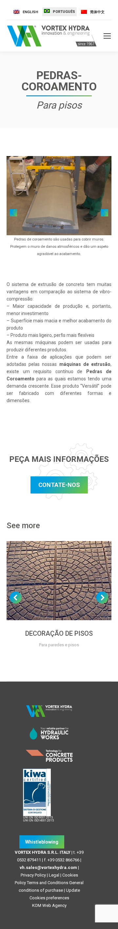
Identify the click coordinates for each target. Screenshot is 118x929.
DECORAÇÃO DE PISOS (59, 633)
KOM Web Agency (49, 905)
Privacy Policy (33, 875)
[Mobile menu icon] (107, 36)
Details (59, 580)
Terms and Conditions (47, 882)
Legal (54, 875)
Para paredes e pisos (59, 644)
